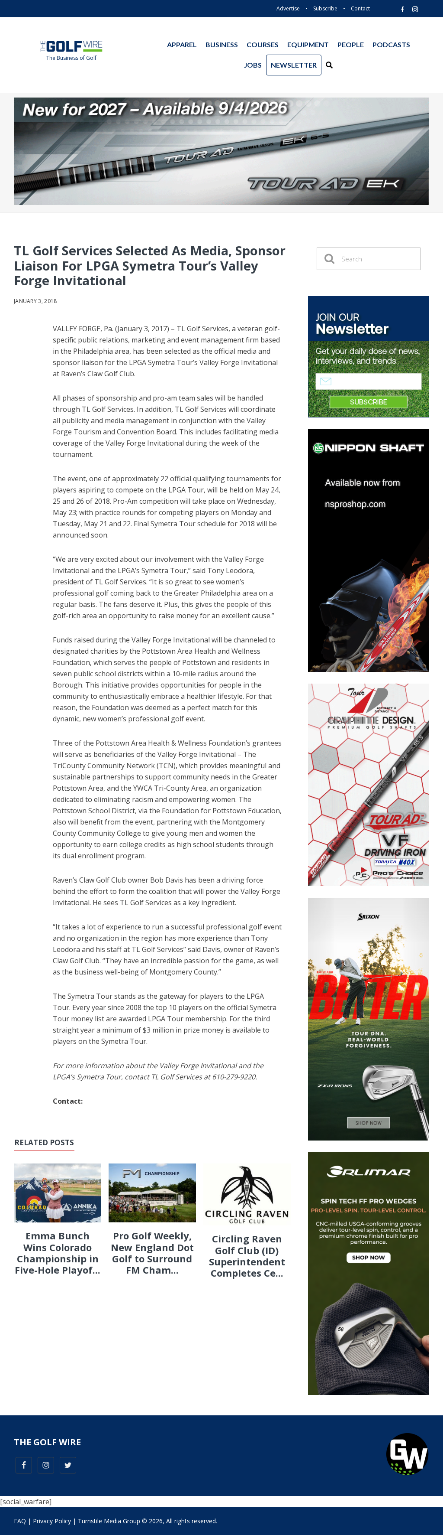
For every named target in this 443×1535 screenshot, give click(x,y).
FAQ (20, 1521)
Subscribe (325, 8)
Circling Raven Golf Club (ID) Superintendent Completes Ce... (247, 1255)
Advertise (288, 8)
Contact (360, 8)
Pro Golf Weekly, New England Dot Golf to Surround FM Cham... (152, 1252)
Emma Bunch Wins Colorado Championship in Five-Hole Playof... (57, 1252)
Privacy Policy (52, 1521)
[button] (329, 65)
